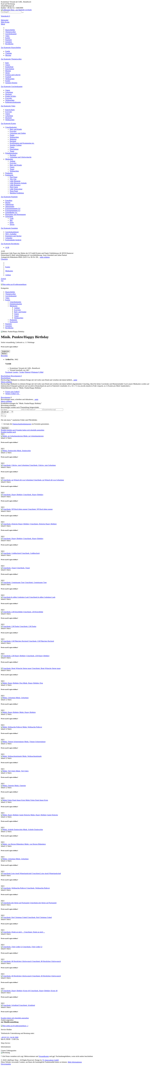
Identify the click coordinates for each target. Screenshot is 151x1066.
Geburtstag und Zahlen (18, 133)
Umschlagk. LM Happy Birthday (38, 656)
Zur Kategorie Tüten (8, 106)
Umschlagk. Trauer (23, 568)
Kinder (7, 81)
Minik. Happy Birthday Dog (33, 683)
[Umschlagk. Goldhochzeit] (11, 553)
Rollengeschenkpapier (13, 102)
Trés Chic (13, 179)
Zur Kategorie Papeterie (9, 197)
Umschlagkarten (11, 127)
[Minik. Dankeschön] (9, 451)
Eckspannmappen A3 (12, 210)
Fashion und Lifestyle (12, 75)
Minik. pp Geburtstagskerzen (33, 436)
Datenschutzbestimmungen (21, 424)
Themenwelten (10, 294)
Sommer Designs (11, 83)
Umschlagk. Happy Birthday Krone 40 (43, 991)
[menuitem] (75, 17)
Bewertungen (16, 376)
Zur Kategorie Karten (8, 123)
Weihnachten (9, 79)
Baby (7, 63)
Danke (12, 135)
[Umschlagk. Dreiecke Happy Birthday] (15, 524)
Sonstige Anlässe (16, 145)
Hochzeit (8, 94)
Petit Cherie (14, 187)
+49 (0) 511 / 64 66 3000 (9, 1037)
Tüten (7, 298)
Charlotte (8, 53)
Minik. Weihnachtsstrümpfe (32, 756)
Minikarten (9, 159)
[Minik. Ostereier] (7, 786)
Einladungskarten (11, 153)
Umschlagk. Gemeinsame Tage (36, 582)
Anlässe (12, 161)
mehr (75, 380)
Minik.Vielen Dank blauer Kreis (37, 800)
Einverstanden (6, 1064)
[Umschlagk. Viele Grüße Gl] (12, 947)
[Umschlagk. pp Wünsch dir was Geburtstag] (17, 480)
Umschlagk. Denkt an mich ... (34, 932)
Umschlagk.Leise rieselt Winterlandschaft (46, 873)
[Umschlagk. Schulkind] (10, 1005)
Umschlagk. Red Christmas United (39, 917)
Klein (12, 222)
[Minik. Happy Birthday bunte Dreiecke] (16, 815)
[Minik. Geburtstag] (8, 698)
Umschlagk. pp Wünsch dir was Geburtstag (48, 480)
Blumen (8, 71)
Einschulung (9, 69)
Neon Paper (14, 191)
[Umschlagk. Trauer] (8, 568)
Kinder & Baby (10, 96)
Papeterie (8, 324)
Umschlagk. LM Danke (28, 626)
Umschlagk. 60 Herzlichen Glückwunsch (46, 976)
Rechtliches (9, 328)
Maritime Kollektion (17, 193)
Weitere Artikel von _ (12, 394)
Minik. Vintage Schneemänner (35, 742)
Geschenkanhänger (12, 232)
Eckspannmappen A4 (12, 208)
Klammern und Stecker (13, 236)
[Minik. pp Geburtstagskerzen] (12, 436)
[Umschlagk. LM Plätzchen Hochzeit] (15, 641)
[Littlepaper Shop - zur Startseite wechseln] (16, 10)
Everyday (8, 98)
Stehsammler (9, 206)
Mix (11, 220)
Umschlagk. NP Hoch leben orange (40, 509)
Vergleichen (5, 351)
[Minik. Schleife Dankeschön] (12, 829)
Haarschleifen (10, 292)
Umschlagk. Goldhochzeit (30, 553)
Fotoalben (8, 200)
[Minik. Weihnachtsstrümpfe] (11, 756)
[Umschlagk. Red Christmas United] (14, 917)
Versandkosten (44, 1056)
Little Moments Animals (18, 183)
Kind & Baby (10, 110)
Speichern (5, 428)
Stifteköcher (9, 204)
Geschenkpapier (11, 296)
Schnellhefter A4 (11, 212)
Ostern (7, 65)
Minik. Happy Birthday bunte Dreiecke (44, 815)
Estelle (7, 51)
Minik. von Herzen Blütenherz (35, 844)
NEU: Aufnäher (10, 234)
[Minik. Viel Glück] (8, 771)
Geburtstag (9, 92)
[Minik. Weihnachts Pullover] (12, 727)
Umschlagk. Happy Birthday (33, 495)
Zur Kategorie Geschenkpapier (11, 86)
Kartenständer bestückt (13, 240)
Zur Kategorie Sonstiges (9, 228)
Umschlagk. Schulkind (27, 1005)
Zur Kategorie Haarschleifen (11, 47)
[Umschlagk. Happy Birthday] (12, 495)
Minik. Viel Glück (22, 771)
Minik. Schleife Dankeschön (33, 829)
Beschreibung (6, 376)
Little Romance (15, 185)
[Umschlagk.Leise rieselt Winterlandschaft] (16, 873)
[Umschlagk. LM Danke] (10, 626)
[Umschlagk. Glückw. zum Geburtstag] (15, 465)
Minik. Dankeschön (24, 451)
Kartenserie (9, 175)
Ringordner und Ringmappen (15, 214)
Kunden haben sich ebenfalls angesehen (30, 430)
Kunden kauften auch (8, 430)
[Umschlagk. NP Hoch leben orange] (14, 509)
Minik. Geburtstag (22, 698)
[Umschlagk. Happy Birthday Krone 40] (15, 991)
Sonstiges (8, 326)
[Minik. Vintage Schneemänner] (12, 742)
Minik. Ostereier (20, 786)
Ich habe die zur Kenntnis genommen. (26, 424)
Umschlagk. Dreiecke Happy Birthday (43, 524)
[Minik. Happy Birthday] (10, 712)
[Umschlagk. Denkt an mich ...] (12, 932)
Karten (7, 300)
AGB (7, 247)
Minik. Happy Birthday (27, 712)
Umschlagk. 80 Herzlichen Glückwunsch (46, 961)
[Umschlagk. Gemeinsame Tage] (13, 582)
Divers (12, 224)
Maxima (8, 55)
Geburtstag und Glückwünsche (20, 157)
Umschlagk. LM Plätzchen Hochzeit (41, 641)
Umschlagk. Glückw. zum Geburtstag (42, 465)
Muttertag (13, 139)
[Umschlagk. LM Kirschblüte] (12, 612)
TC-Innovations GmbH (50, 1060)
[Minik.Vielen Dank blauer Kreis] (13, 800)
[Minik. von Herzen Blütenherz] (12, 844)
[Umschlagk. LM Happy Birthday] (13, 656)
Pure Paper (13, 177)
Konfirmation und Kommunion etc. (22, 143)
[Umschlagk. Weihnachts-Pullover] (13, 888)
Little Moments (15, 181)
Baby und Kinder (16, 129)
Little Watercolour (16, 189)
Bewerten (4, 356)
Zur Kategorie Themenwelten (11, 59)
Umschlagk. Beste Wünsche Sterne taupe (46, 668)
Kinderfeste (9, 67)
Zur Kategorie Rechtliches (10, 244)
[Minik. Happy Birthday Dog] (12, 683)
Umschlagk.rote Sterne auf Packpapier (43, 903)
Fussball (8, 77)
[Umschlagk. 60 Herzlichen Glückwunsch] (16, 976)
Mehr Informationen (75, 1062)
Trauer (12, 151)
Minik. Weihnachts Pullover (32, 727)
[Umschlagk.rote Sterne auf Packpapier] (15, 903)
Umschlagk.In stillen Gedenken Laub (42, 597)
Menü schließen (6, 382)
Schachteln (9, 216)
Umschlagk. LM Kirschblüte (33, 612)
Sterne (7, 73)
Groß (11, 218)
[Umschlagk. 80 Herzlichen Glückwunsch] (16, 961)
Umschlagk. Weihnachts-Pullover (38, 888)
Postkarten (9, 173)
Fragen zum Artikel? (12, 392)
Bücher (7, 202)
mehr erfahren (45, 257)
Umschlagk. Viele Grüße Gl (32, 947)
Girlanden (8, 238)
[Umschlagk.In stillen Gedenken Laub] (15, 597)
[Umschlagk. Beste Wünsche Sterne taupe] (16, 668)
